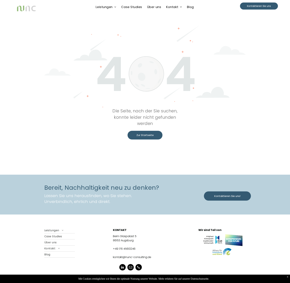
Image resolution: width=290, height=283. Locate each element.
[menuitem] (106, 7)
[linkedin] (122, 267)
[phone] (138, 267)
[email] (130, 267)
